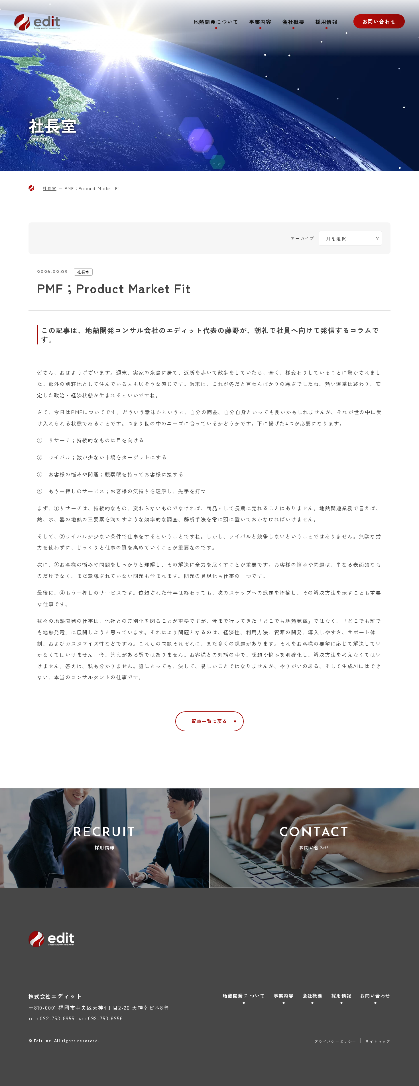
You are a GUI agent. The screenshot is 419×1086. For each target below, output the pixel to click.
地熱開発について (216, 22)
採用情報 (326, 22)
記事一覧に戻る (209, 721)
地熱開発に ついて (244, 995)
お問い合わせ (379, 21)
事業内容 (260, 22)
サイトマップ (377, 1041)
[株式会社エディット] (31, 188)
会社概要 (293, 22)
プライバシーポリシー (335, 1041)
